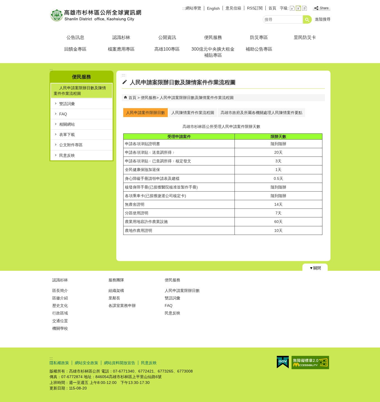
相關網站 (67, 124)
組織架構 (116, 290)
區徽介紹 (60, 298)
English (213, 8)
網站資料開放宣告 (119, 363)
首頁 (272, 8)
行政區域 (60, 313)
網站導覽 (193, 8)
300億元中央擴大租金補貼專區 (213, 52)
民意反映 (67, 155)
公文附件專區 (71, 145)
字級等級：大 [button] (304, 8)
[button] (307, 19)
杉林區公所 (97, 15)
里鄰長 (114, 298)
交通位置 (60, 321)
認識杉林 (121, 37)
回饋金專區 (75, 49)
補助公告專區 (259, 49)
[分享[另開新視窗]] (321, 8)
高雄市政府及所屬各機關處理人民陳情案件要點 (261, 112)
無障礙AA (310, 362)
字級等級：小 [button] (292, 8)
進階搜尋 (322, 19)
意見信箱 (233, 8)
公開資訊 (167, 37)
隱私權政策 (59, 363)
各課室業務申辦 (122, 305)
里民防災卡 (305, 37)
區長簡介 (60, 290)
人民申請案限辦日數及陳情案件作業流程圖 (80, 91)
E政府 (283, 362)
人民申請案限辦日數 (182, 290)
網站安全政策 (86, 363)
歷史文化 (60, 305)
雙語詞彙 (67, 103)
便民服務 (213, 37)
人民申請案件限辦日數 (145, 112)
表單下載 (67, 134)
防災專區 (259, 37)
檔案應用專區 (121, 49)
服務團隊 (116, 280)
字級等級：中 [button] (298, 8)
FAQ (63, 114)
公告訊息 (75, 37)
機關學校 (60, 328)
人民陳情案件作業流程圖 (192, 112)
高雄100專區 (167, 49)
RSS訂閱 (255, 8)
